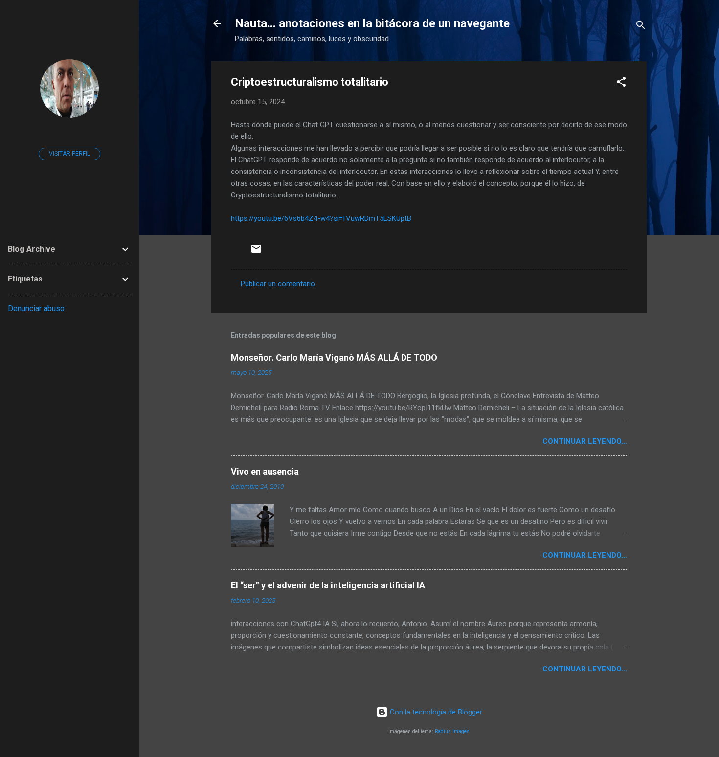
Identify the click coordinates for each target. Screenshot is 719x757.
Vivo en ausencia (265, 471)
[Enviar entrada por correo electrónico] (256, 252)
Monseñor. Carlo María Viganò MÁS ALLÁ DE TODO (334, 357)
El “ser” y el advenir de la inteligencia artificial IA (328, 585)
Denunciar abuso (36, 308)
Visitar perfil (69, 154)
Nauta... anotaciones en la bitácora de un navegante (372, 23)
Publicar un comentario (278, 284)
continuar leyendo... (584, 441)
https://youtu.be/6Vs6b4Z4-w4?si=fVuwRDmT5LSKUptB (321, 218)
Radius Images (452, 731)
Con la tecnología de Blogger (435, 712)
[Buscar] (641, 27)
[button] (621, 83)
